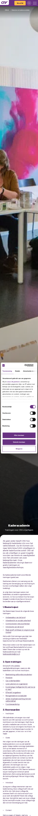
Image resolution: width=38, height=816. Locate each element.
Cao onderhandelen (13, 680)
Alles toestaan (19, 435)
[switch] (33, 413)
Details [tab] (17, 371)
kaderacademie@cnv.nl (11, 654)
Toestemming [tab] (7, 371)
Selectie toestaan (19, 442)
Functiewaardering (12, 704)
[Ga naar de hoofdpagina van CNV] (4, 2)
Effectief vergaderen (13, 692)
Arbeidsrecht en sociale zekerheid (18, 620)
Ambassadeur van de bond (15, 617)
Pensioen (9, 677)
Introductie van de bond (15, 627)
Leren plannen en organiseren (17, 684)
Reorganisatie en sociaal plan (16, 695)
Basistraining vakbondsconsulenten (19, 674)
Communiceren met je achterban (18, 624)
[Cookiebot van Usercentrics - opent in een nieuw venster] (27, 365)
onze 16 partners (13, 382)
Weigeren (19, 449)
